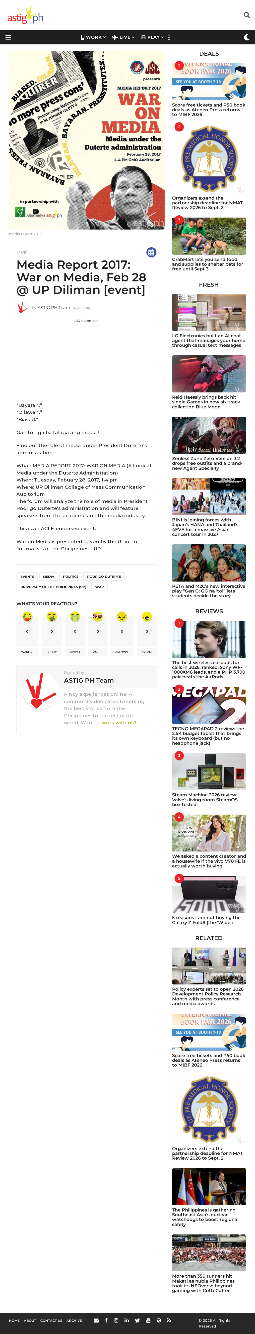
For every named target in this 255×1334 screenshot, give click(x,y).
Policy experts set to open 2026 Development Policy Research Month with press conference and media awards (208, 996)
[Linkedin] (127, 1320)
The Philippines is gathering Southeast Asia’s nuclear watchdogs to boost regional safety (205, 1217)
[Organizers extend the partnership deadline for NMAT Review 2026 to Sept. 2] (209, 158)
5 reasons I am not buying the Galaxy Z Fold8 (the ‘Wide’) (206, 920)
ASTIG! (97, 652)
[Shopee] (159, 1320)
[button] (247, 15)
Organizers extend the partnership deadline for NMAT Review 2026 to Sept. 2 (207, 203)
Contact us (51, 1321)
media (48, 577)
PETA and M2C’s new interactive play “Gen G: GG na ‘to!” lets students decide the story (208, 591)
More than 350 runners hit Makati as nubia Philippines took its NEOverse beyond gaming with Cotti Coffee (203, 1283)
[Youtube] (148, 1320)
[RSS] (169, 1320)
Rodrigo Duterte (104, 577)
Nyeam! (146, 652)
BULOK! (52, 652)
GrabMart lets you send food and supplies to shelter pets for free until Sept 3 (207, 264)
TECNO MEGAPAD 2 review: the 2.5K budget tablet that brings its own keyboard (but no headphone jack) (208, 736)
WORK (94, 37)
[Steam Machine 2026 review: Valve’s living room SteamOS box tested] (209, 771)
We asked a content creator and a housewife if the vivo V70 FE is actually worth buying (209, 861)
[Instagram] (116, 1320)
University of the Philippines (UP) (53, 587)
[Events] (151, 252)
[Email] (96, 1320)
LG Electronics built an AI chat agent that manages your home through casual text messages (208, 340)
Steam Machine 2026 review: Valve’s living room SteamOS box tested (205, 799)
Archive (74, 1321)
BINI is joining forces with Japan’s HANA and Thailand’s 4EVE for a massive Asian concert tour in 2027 (205, 527)
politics (70, 577)
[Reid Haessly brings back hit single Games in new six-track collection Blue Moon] (209, 373)
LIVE (125, 37)
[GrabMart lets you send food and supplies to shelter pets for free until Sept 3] (209, 236)
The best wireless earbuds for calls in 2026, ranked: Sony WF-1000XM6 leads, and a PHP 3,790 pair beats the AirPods (208, 670)
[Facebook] (106, 1320)
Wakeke (27, 652)
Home (14, 1321)
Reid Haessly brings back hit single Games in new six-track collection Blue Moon (206, 402)
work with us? (119, 723)
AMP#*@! (121, 652)
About (30, 1321)
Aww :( (75, 652)
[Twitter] (137, 1320)
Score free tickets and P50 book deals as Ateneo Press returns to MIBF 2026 (208, 110)
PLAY (153, 37)
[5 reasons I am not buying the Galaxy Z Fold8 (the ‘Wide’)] (209, 894)
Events (27, 577)
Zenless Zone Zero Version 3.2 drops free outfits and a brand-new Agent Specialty (207, 463)
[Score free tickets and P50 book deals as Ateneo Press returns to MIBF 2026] (209, 81)
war (99, 587)
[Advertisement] (86, 358)
